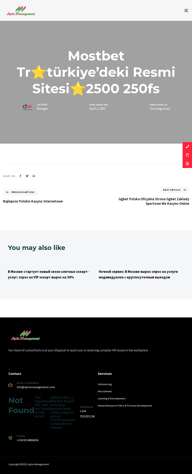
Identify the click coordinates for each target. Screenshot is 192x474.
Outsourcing (105, 384)
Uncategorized (160, 109)
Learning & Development (111, 398)
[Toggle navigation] (157, 10)
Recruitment (105, 391)
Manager (42, 108)
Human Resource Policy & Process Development (125, 405)
